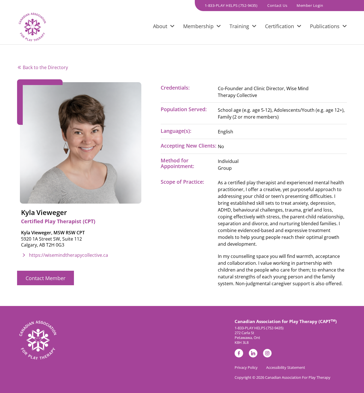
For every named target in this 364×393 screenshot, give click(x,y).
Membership (198, 26)
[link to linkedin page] (253, 354)
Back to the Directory (45, 67)
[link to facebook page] (239, 354)
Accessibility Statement (285, 367)
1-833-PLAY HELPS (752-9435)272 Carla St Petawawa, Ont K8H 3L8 (259, 335)
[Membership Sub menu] (218, 27)
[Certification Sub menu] (299, 27)
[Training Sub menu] (254, 27)
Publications (325, 26)
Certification (279, 26)
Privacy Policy (246, 367)
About (160, 26)
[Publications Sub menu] (344, 27)
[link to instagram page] (267, 354)
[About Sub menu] (172, 27)
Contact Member (45, 278)
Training (239, 26)
